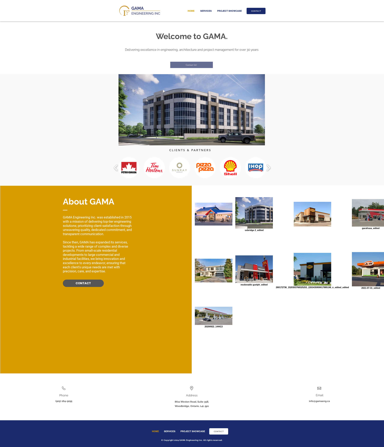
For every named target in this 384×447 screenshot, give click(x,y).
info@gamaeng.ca (319, 401)
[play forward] (268, 167)
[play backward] (115, 167)
